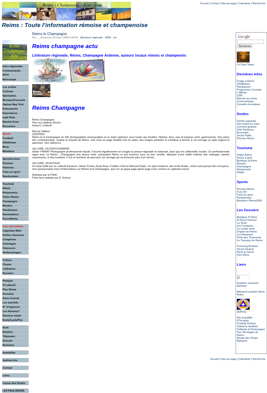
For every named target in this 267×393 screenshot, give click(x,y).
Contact (215, 3)
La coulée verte (246, 228)
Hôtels (240, 172)
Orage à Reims (245, 80)
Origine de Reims (247, 231)
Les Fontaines (245, 225)
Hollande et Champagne (251, 329)
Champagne (244, 166)
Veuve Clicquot (245, 248)
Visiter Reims (244, 154)
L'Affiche (242, 92)
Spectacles (9, 95)
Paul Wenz (243, 254)
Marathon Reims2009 (249, 200)
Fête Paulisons (245, 129)
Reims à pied (244, 157)
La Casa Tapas (245, 64)
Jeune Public (244, 135)
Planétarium (244, 86)
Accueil (204, 3)
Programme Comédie (249, 89)
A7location (243, 320)
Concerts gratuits (246, 126)
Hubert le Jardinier (247, 326)
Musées (241, 163)
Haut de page (228, 358)
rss (115, 37)
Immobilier (9, 352)
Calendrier (244, 3)
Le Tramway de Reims (250, 240)
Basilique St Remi (247, 160)
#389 (108, 37)
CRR (239, 95)
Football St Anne (246, 323)
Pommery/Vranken (247, 246)
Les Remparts (245, 234)
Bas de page (229, 3)
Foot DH (241, 191)
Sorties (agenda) (246, 120)
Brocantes (242, 132)
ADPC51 (242, 311)
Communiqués (245, 101)
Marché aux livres (247, 98)
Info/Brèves (243, 83)
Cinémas (8, 91)
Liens (6, 375)
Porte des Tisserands (249, 237)
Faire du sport (245, 194)
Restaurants (244, 169)
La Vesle (242, 222)
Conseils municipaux (248, 104)
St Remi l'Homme (247, 219)
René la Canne (245, 251)
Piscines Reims (245, 138)
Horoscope (9, 79)
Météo (6, 74)
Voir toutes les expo (248, 123)
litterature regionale (91, 37)
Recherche (259, 3)
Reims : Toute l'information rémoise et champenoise (75, 25)
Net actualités (244, 317)
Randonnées (244, 197)
